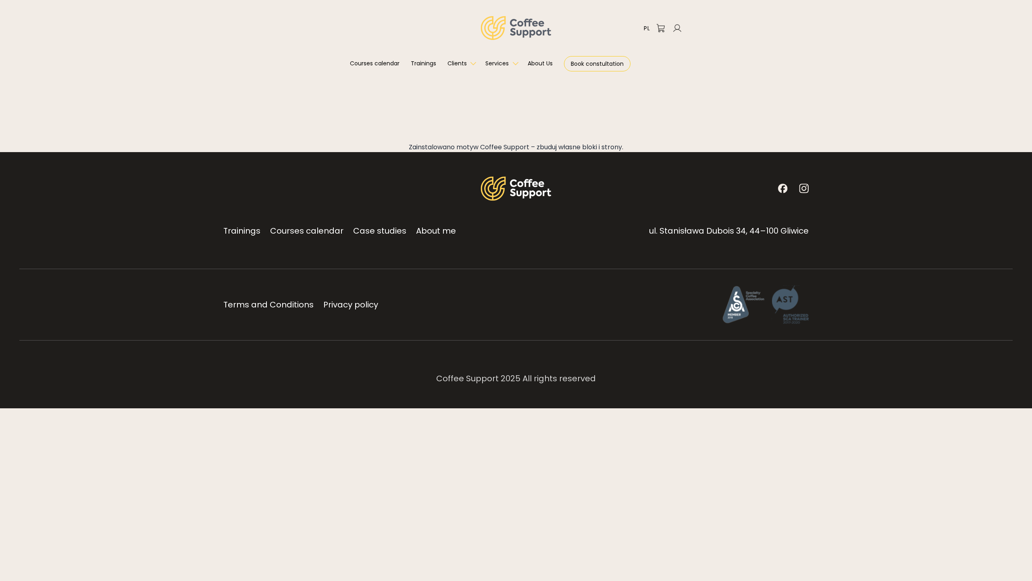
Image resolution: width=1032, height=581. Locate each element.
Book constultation (597, 64)
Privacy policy (350, 304)
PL (647, 28)
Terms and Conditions (268, 304)
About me (436, 230)
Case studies (379, 230)
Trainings (423, 63)
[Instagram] (804, 188)
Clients (457, 63)
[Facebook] (783, 188)
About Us (540, 63)
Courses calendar (374, 63)
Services (497, 63)
